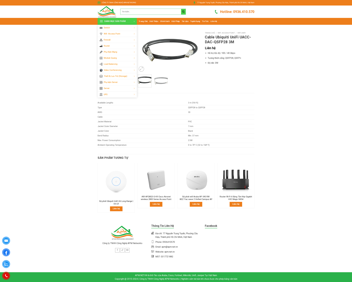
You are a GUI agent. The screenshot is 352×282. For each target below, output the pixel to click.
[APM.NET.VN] (107, 11)
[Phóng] (141, 69)
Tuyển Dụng (195, 21)
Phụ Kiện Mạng (110, 52)
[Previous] (142, 51)
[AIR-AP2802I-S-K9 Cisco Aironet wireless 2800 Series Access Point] (156, 179)
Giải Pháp (175, 21)
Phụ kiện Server (111, 82)
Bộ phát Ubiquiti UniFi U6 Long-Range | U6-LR (116, 202)
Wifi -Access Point (112, 34)
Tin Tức (205, 21)
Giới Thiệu (153, 21)
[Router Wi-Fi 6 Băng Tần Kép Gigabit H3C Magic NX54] (236, 179)
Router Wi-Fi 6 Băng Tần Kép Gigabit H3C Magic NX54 (236, 198)
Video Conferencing (113, 70)
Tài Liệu (185, 21)
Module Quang (110, 58)
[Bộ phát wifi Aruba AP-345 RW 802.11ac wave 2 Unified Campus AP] (196, 179)
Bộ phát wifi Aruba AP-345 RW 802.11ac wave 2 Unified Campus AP (196, 198)
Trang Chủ (143, 21)
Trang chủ (210, 33)
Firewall (107, 40)
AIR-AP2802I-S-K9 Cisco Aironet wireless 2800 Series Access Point (156, 198)
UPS (106, 94)
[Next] (196, 51)
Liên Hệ (214, 21)
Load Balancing (110, 64)
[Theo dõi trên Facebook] (117, 250)
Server (107, 88)
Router (107, 46)
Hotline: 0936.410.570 (237, 12)
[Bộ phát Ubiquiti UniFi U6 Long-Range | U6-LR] (116, 181)
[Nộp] (183, 12)
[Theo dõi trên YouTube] (127, 250)
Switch (107, 28)
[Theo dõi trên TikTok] (122, 250)
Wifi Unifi (241, 33)
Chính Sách (165, 21)
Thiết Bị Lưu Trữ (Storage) (115, 76)
